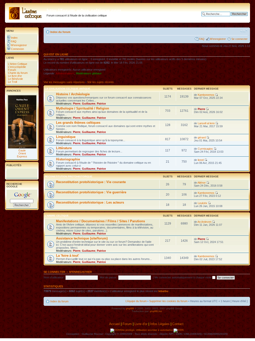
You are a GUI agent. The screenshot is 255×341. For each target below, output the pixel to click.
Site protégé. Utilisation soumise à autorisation (147, 330)
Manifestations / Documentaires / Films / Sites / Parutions (100, 221)
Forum (11, 69)
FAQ (13, 41)
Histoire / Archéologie (73, 94)
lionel (201, 159)
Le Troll (12, 81)
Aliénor (201, 182)
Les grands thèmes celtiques (78, 122)
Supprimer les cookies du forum (168, 301)
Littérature (64, 148)
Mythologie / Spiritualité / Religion (82, 108)
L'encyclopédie (16, 66)
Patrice (101, 103)
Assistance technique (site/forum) (82, 238)
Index (14, 37)
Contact (178, 324)
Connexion (17, 48)
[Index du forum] (26, 12)
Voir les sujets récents (100, 82)
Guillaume (88, 103)
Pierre (76, 103)
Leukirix (202, 203)
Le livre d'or (14, 75)
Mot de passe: (108, 277)
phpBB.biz (156, 311)
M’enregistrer (18, 45)
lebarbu (163, 291)
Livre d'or (140, 324)
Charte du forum (17, 72)
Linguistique (65, 137)
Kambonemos (206, 94)
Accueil (114, 324)
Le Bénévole (15, 78)
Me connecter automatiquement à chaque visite (183, 277)
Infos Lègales (160, 324)
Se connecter (239, 38)
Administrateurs (65, 73)
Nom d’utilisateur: (54, 277)
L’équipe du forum (136, 301)
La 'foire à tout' (67, 255)
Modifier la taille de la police (244, 31)
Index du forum (60, 31)
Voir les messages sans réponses (64, 82)
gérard (202, 137)
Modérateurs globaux (89, 73)
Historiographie (68, 159)
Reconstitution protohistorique (68, 176)
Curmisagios (205, 148)
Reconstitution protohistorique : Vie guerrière (91, 192)
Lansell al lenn (206, 123)
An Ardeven (204, 221)
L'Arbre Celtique (17, 63)
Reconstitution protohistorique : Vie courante (91, 182)
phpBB (130, 308)
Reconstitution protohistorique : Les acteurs (90, 202)
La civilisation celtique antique (67, 88)
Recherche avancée (235, 17)
